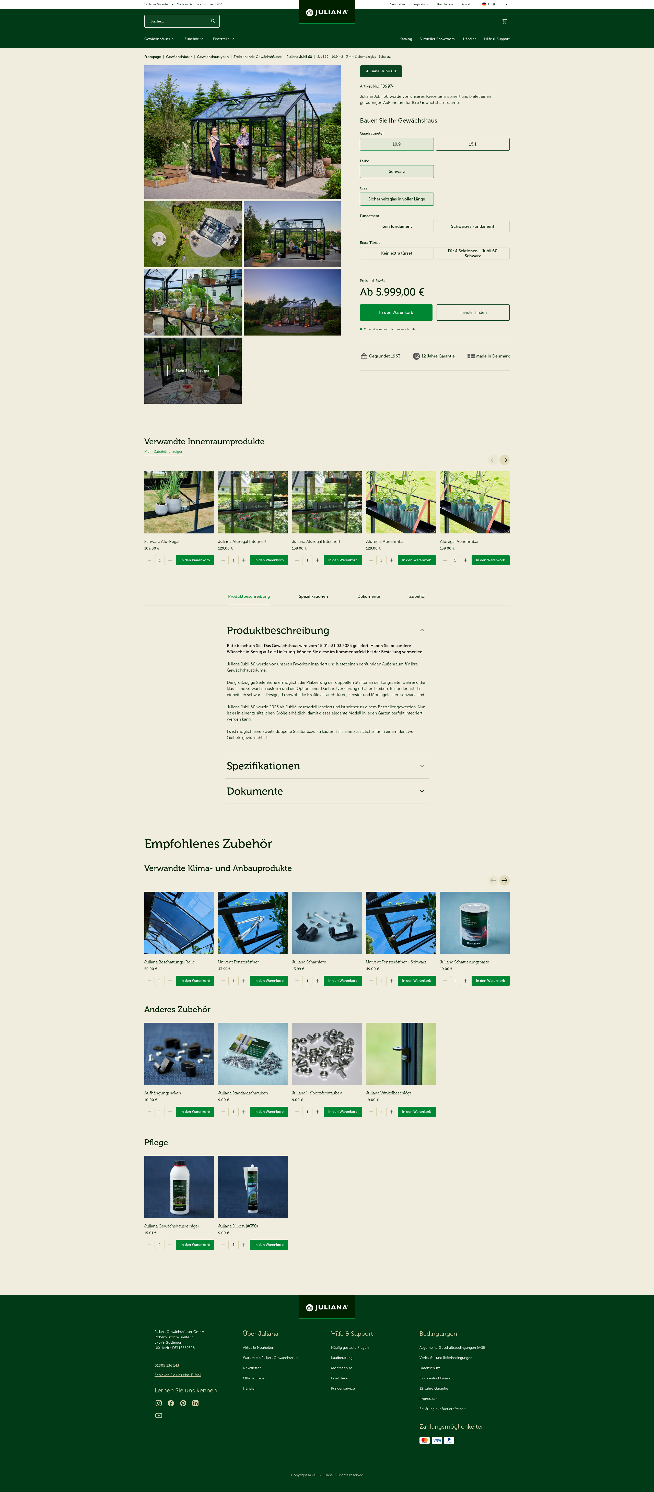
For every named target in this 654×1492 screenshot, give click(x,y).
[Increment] (170, 560)
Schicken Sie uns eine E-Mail (178, 1375)
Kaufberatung (342, 1358)
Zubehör (191, 39)
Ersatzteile (221, 39)
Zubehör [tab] (417, 596)
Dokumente (255, 791)
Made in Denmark (189, 4)
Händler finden (473, 312)
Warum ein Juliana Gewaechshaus (270, 1358)
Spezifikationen (263, 766)
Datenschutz (429, 1368)
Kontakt (466, 4)
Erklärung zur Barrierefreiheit (442, 1409)
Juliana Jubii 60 (299, 57)
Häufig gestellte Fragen (350, 1347)
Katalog (406, 39)
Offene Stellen (254, 1378)
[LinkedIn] (195, 1403)
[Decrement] (149, 560)
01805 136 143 (167, 1365)
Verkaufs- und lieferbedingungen (445, 1358)
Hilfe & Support (497, 39)
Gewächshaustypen (213, 57)
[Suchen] (213, 21)
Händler (469, 39)
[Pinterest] (183, 1403)
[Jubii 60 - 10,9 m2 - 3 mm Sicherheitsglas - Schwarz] (242, 132)
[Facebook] (171, 1403)
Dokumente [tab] (368, 596)
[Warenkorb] (504, 21)
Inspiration (420, 4)
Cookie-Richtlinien (434, 1378)
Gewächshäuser (157, 39)
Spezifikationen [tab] (313, 596)
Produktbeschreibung (278, 630)
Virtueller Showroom (437, 39)
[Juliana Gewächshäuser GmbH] (327, 12)
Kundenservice (343, 1388)
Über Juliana (444, 4)
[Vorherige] (493, 460)
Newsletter (397, 4)
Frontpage (152, 57)
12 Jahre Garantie (156, 4)
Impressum (428, 1398)
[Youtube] (159, 1415)
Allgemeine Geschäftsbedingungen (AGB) (452, 1347)
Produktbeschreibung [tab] (249, 596)
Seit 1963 (215, 4)
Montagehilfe (341, 1368)
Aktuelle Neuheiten (258, 1347)
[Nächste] (504, 460)
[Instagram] (159, 1403)
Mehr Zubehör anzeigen (163, 451)
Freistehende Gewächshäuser (258, 57)
